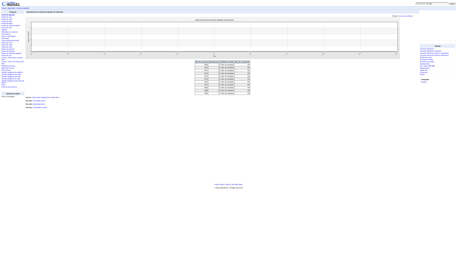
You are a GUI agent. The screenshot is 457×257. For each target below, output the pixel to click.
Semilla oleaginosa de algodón (12, 72)
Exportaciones (425, 64)
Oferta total (424, 70)
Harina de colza (7, 43)
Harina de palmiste (8, 49)
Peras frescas (6, 70)
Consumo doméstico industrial (430, 51)
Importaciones (425, 68)
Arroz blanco (6, 34)
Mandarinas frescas (8, 66)
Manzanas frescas (8, 68)
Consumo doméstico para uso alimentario (434, 53)
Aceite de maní (7, 21)
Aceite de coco (7, 17)
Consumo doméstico (427, 49)
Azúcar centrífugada (8, 36)
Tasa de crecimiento (406, 16)
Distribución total (426, 57)
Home (4, 8)
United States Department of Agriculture (45, 97)
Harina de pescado (8, 51)
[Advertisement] (10, 135)
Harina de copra (7, 45)
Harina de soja (6, 55)
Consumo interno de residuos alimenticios (434, 55)
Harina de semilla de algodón (11, 53)
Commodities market (40, 107)
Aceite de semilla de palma (11, 25)
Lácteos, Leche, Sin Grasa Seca (13, 61)
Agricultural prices (39, 104)
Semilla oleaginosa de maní (11, 76)
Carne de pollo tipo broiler (10, 40)
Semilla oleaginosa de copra (11, 74)
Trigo (3, 85)
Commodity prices (39, 101)
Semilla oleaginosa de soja (11, 79)
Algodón (4, 30)
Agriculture (11, 8)
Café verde (5, 38)
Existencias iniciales (427, 62)
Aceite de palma (7, 23)
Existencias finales (426, 59)
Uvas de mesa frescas (9, 87)
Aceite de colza (7, 19)
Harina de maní (7, 47)
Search (227, 184)
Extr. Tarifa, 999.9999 (427, 66)
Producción (424, 72)
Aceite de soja (6, 28)
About (222, 184)
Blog (240, 184)
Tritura (422, 74)
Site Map (235, 184)
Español (424, 82)
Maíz (3, 64)
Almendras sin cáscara (9, 32)
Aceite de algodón (23, 8)
